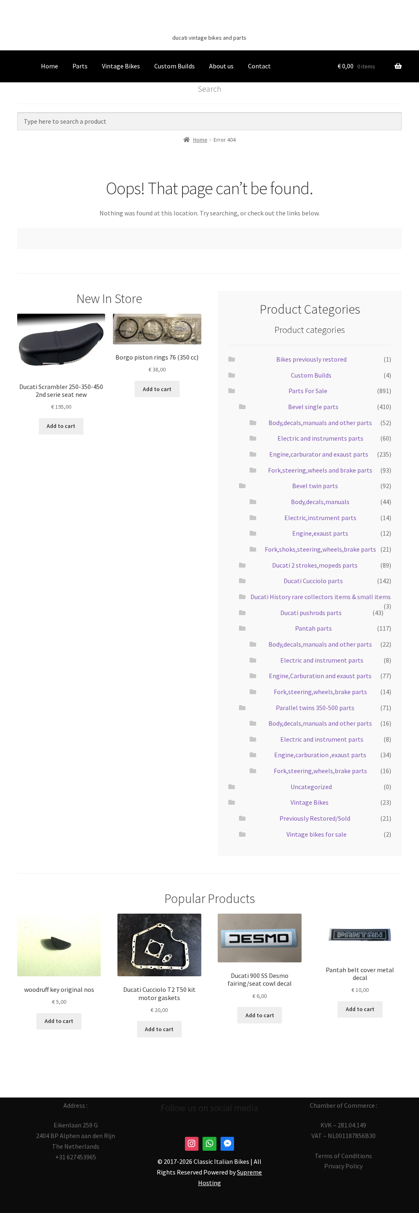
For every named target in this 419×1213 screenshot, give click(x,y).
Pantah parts (313, 628)
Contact (259, 66)
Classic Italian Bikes (209, 25)
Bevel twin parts (315, 486)
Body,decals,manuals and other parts (320, 423)
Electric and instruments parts (320, 438)
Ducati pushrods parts (311, 613)
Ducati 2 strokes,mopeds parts (315, 565)
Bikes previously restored (311, 359)
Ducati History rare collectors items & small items (320, 597)
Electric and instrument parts (321, 660)
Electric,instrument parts (320, 518)
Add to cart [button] (61, 426)
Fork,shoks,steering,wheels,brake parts (320, 549)
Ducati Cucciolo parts (313, 581)
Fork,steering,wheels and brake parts (320, 470)
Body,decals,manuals (320, 502)
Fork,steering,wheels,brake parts (320, 692)
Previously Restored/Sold (314, 818)
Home (49, 66)
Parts (80, 66)
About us (221, 66)
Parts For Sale (307, 391)
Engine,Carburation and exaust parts (320, 676)
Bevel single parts (313, 407)
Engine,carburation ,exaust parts (320, 755)
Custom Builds (174, 66)
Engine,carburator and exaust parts (318, 454)
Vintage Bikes (121, 66)
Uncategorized (311, 787)
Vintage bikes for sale (316, 834)
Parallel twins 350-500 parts (315, 708)
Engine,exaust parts (320, 533)
